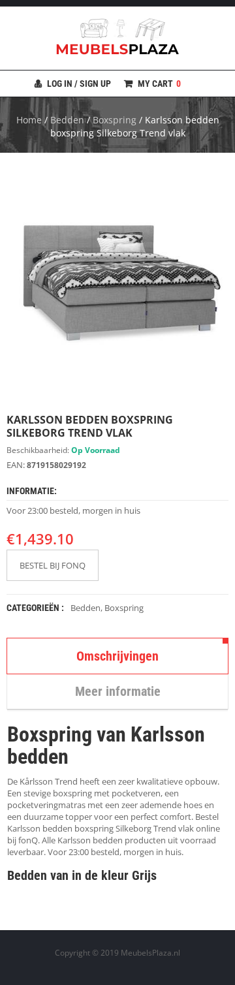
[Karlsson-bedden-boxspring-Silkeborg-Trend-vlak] (117, 283)
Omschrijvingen (117, 656)
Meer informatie (118, 691)
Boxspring (114, 120)
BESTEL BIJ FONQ (53, 565)
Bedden (67, 120)
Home (29, 120)
